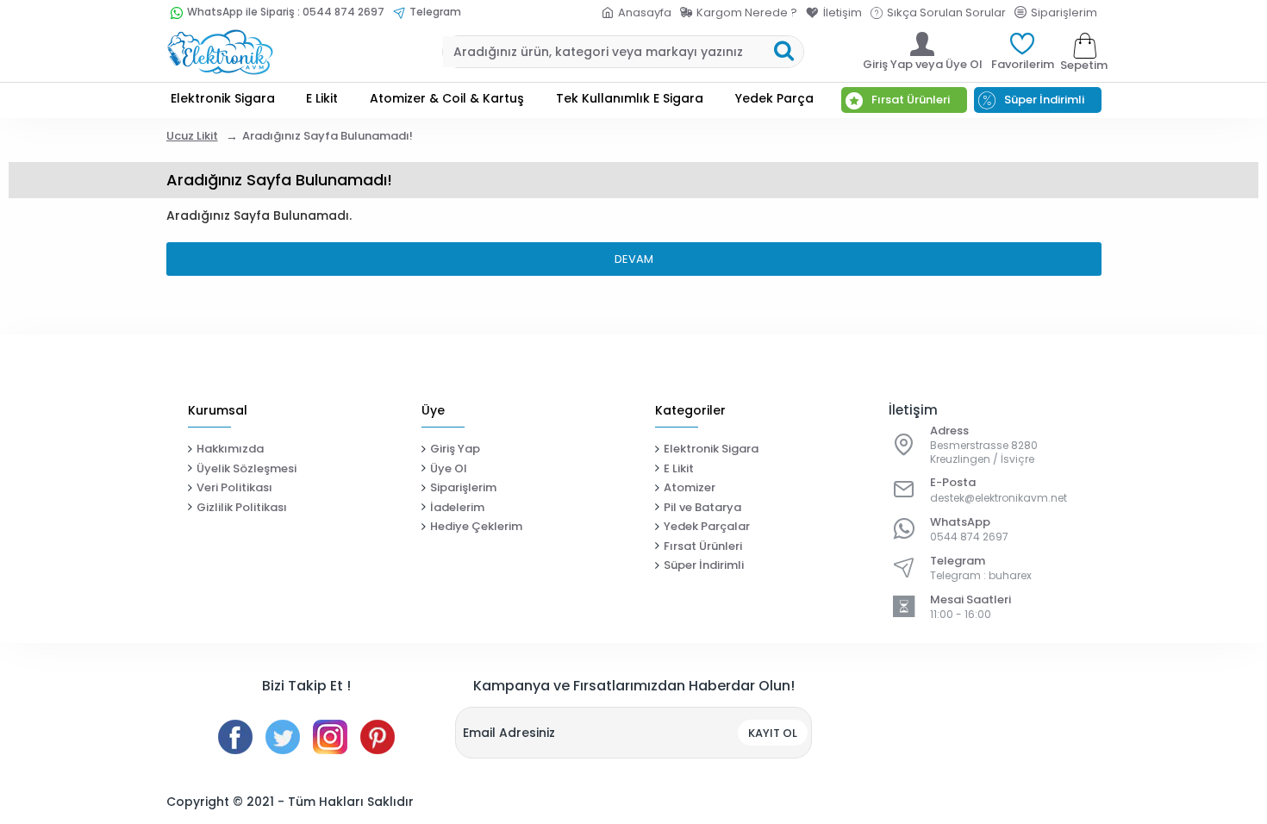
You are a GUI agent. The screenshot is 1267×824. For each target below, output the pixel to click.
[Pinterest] (377, 736)
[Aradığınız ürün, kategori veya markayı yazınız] (784, 51)
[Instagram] (330, 736)
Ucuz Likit (192, 136)
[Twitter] (282, 736)
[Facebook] (235, 736)
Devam (634, 259)
